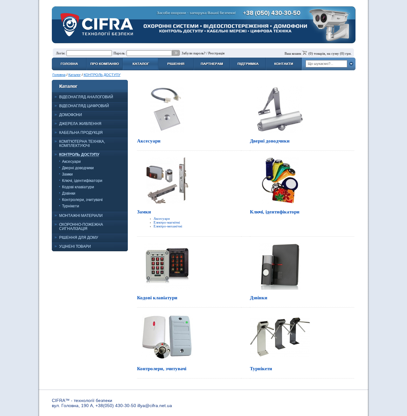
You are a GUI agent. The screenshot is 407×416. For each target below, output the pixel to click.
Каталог (74, 75)
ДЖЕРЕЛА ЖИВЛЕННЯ (80, 123)
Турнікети (70, 206)
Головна (59, 75)
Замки (67, 174)
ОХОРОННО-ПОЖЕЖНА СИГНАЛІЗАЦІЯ (81, 226)
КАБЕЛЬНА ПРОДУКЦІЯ (81, 132)
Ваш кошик (293, 53)
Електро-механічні (168, 226)
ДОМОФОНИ (70, 115)
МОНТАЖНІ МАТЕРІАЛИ (81, 215)
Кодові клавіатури (78, 187)
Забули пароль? (193, 53)
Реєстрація (216, 53)
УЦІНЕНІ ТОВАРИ (75, 246)
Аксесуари (71, 161)
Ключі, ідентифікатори (82, 180)
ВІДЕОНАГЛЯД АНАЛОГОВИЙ (86, 97)
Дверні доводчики (78, 168)
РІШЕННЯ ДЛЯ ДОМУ (78, 237)
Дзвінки (68, 193)
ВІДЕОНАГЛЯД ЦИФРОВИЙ (84, 106)
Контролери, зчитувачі (82, 200)
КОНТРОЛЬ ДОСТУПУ (102, 75)
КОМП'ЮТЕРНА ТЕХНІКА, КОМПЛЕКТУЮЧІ (82, 143)
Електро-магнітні (167, 222)
